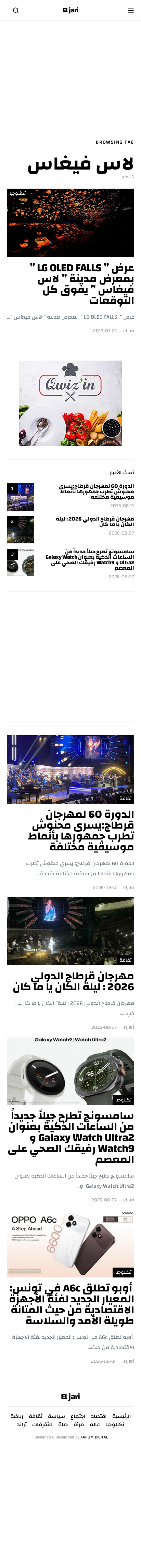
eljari (128, 331)
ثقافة (125, 798)
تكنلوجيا (18, 193)
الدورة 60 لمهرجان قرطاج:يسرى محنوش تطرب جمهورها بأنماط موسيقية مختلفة (96, 491)
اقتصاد (99, 1416)
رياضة (16, 1416)
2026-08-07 (121, 533)
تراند (22, 1424)
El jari (71, 10)
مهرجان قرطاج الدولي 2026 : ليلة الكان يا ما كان (95, 521)
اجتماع (78, 1416)
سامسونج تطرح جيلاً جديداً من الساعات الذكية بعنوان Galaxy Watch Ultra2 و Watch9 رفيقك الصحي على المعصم (90, 559)
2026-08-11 (122, 506)
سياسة (56, 1416)
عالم (95, 1424)
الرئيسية (121, 1416)
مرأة (79, 1424)
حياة (63, 1424)
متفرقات (42, 1424)
